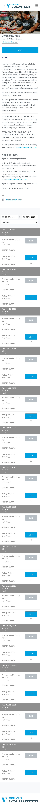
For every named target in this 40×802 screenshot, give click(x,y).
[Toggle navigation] (37, 5)
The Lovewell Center (14, 200)
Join (20, 50)
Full (31, 241)
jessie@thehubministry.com (26, 147)
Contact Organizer (10, 42)
